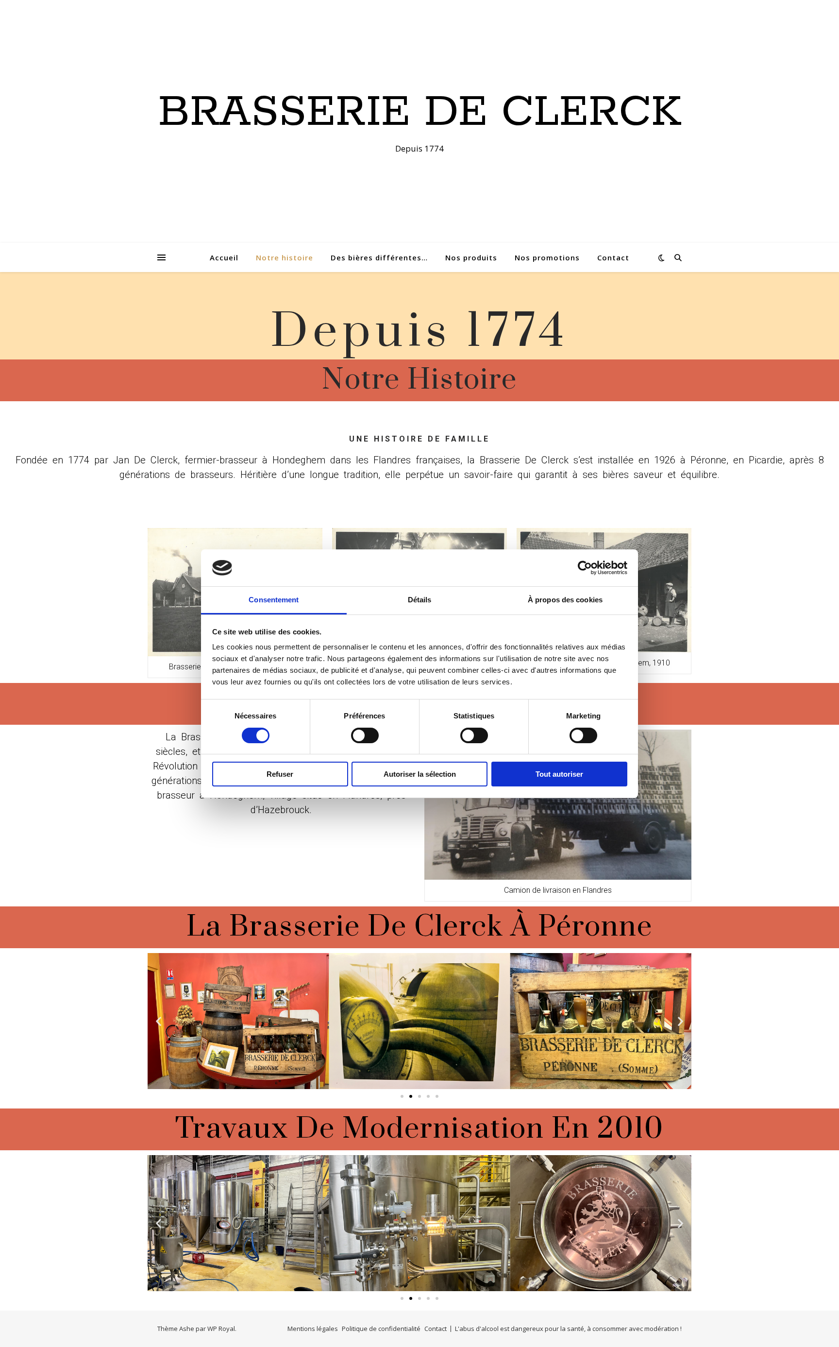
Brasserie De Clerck (419, 112)
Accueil (224, 257)
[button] (402, 1096)
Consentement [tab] (274, 600)
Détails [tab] (420, 600)
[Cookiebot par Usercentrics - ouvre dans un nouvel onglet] (584, 568)
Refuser (280, 774)
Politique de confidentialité (381, 1328)
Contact (613, 257)
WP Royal (221, 1328)
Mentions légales (312, 1328)
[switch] (365, 735)
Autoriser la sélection (420, 774)
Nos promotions (547, 257)
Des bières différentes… (379, 257)
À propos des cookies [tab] (565, 600)
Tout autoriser (559, 774)
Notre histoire (284, 257)
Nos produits (471, 257)
